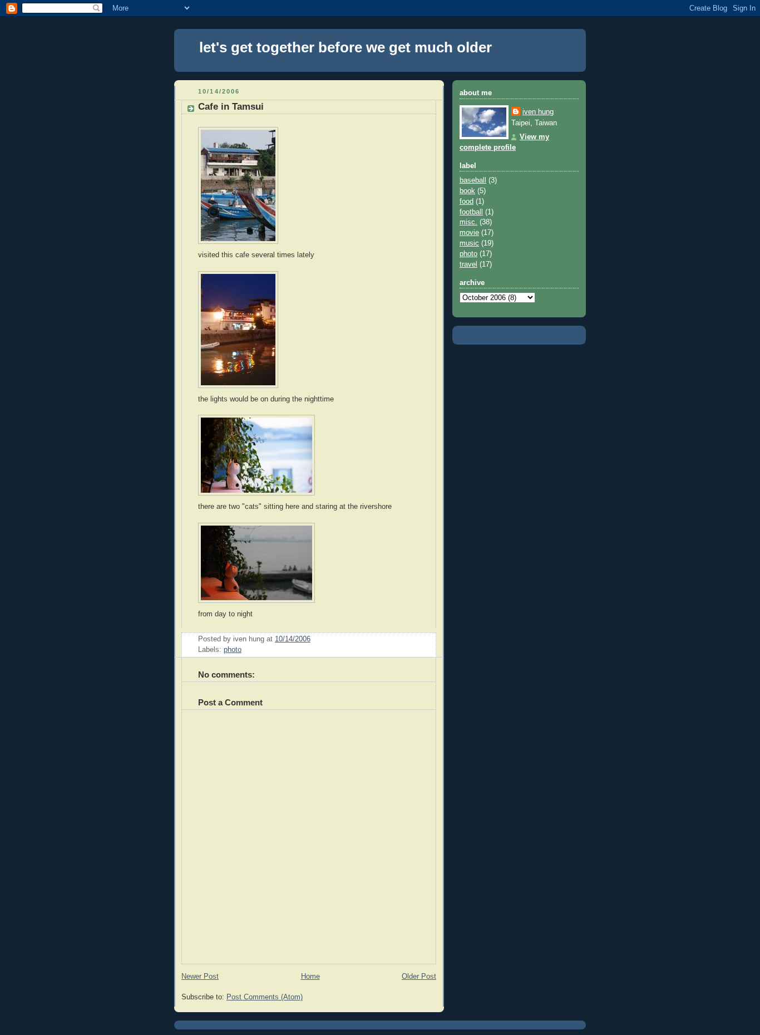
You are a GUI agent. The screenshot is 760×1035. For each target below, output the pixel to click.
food (466, 201)
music (469, 243)
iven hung (538, 112)
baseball (473, 180)
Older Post (419, 976)
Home (310, 976)
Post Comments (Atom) (264, 997)
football (471, 212)
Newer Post (200, 976)
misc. (468, 222)
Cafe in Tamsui (231, 106)
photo (232, 650)
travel (468, 264)
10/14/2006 (292, 639)
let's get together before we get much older (345, 47)
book (467, 191)
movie (469, 233)
